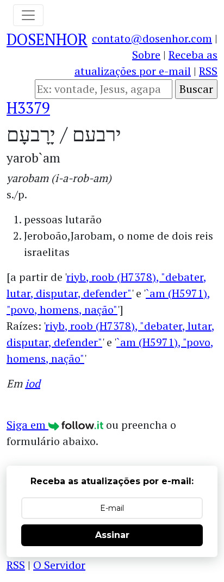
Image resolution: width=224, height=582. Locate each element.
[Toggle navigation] (28, 15)
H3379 (28, 108)
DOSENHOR (47, 39)
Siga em (27, 424)
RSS (208, 71)
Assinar (112, 535)
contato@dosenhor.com (152, 38)
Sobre (146, 54)
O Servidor (59, 565)
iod (32, 383)
